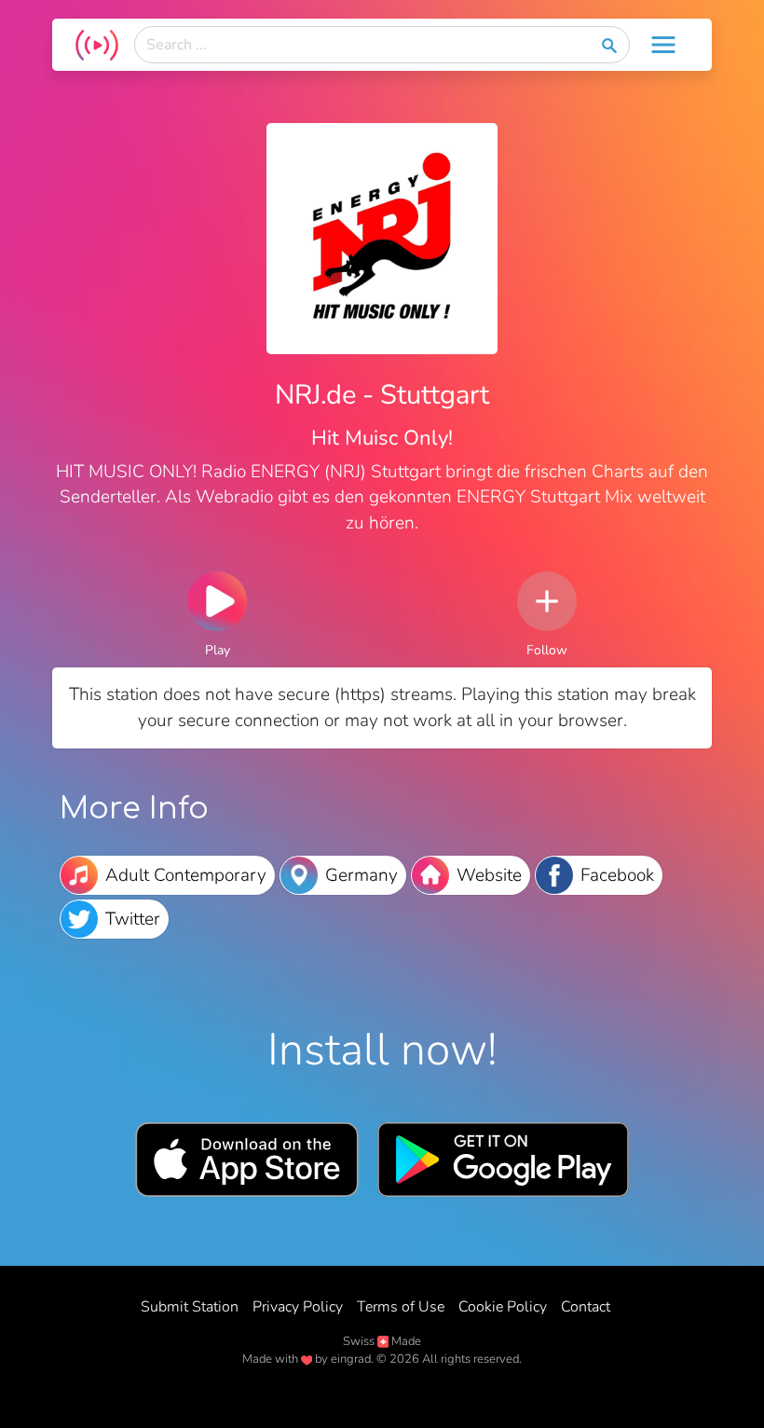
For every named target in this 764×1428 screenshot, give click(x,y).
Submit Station (190, 1307)
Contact (585, 1307)
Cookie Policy (502, 1307)
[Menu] (663, 44)
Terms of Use (400, 1307)
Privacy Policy (297, 1307)
